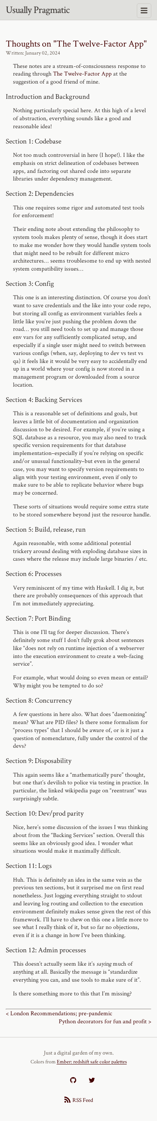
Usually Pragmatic (37, 9)
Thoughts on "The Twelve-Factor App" (76, 43)
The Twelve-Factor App (82, 73)
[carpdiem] (73, 1080)
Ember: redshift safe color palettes (92, 1061)
